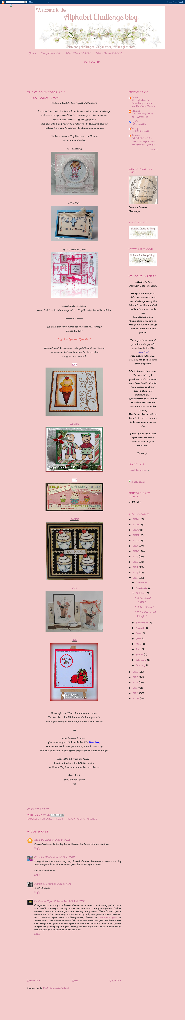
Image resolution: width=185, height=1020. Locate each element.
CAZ (74, 588)
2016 (136, 572)
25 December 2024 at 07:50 (69, 901)
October (141, 593)
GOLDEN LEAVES (141, 131)
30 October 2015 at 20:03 (60, 857)
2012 (136, 682)
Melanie (136, 110)
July (139, 633)
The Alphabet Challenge (81, 819)
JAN (74, 640)
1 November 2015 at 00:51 (57, 883)
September (142, 622)
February (141, 659)
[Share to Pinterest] (62, 815)
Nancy (135, 128)
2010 (136, 693)
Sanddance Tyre (43, 901)
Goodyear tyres (108, 917)
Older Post (115, 980)
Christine (39, 857)
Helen (135, 97)
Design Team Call (50, 53)
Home (32, 53)
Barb (37, 839)
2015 (136, 577)
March (140, 654)
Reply (37, 848)
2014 (136, 671)
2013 (136, 677)
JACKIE (74, 519)
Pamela (136, 135)
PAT (74, 480)
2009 (136, 698)
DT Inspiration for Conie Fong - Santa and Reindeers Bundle (143, 103)
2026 (136, 519)
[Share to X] (57, 815)
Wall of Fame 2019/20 (78, 53)
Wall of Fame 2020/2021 (111, 53)
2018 (136, 561)
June (139, 638)
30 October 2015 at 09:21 (55, 839)
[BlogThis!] (54, 815)
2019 (136, 556)
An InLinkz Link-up (38, 808)
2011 (135, 687)
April (139, 649)
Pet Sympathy (139, 124)
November (142, 587)
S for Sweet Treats (51, 819)
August (140, 627)
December (142, 582)
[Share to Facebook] (60, 815)
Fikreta (38, 883)
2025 (136, 524)
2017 (136, 567)
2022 (136, 540)
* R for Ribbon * (144, 607)
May (139, 643)
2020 (136, 551)
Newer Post (33, 980)
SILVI (74, 364)
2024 (136, 529)
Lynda (135, 121)
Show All (154, 149)
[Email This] (51, 815)
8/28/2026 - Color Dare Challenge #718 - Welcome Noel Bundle (143, 141)
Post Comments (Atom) (56, 987)
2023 (136, 535)
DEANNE (74, 423)
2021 (136, 545)
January (141, 665)
